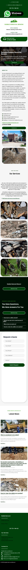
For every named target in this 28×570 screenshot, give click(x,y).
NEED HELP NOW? (10, 38)
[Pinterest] (18, 8)
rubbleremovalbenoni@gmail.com (10, 122)
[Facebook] (10, 8)
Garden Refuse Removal (7, 537)
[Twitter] (14, 8)
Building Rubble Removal (7, 540)
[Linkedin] (12, 8)
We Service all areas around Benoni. (11, 198)
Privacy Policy (4, 523)
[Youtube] (16, 8)
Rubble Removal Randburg (7, 568)
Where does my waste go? (10, 324)
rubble (9, 107)
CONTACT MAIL (14, 32)
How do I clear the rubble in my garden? (13, 326)
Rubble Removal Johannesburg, (8, 567)
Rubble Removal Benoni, (21, 567)
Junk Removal (4, 539)
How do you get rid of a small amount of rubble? (13, 321)
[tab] (14, 198)
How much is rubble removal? (11, 317)
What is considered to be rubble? (10, 435)
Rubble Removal (5, 520)
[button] (14, 62)
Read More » (3, 443)
